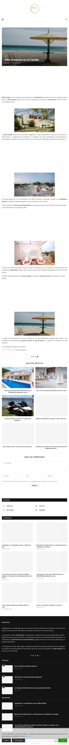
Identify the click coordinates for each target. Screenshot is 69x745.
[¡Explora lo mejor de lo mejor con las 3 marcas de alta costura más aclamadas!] (51, 405)
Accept (63, 740)
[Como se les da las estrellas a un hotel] (51, 592)
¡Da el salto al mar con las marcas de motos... (18, 446)
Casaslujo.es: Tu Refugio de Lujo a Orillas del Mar (16, 546)
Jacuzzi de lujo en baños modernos (25, 666)
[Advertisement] (34, 81)
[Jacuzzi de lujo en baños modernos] (7, 668)
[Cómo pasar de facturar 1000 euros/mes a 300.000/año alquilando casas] (18, 377)
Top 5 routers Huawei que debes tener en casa (51, 390)
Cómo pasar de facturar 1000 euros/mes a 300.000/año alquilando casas (17, 391)
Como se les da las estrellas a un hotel (49, 605)
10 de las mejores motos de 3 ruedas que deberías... (17, 419)
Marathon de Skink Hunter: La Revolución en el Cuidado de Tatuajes (51, 546)
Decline (6, 740)
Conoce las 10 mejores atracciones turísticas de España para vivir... (51, 447)
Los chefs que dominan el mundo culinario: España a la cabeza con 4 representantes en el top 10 (17, 576)
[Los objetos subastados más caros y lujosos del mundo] (7, 690)
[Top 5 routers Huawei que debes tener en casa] (51, 377)
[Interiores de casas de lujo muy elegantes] (7, 679)
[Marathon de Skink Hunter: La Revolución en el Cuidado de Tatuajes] (51, 532)
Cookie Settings (18, 740)
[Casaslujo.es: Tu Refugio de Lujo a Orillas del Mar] (17, 532)
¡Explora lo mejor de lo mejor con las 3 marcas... (51, 418)
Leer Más (29, 736)
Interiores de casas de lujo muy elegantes (28, 677)
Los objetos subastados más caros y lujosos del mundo (32, 688)
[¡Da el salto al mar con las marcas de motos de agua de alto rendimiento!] (18, 433)
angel (7, 63)
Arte (6, 56)
